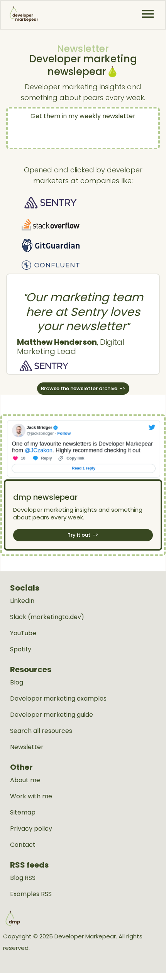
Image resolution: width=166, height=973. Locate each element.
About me (25, 780)
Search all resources (41, 731)
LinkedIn (22, 601)
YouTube (23, 633)
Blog (16, 682)
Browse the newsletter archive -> (83, 388)
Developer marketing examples (58, 699)
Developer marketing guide (51, 715)
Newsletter (27, 747)
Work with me (31, 796)
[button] (148, 13)
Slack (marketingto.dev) (47, 617)
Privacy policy (31, 829)
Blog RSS (23, 878)
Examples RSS (31, 894)
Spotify (20, 649)
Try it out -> (83, 535)
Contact (23, 845)
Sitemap (23, 812)
